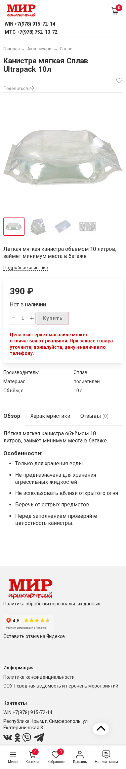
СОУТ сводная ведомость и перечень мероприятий (60, 686)
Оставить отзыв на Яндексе (34, 636)
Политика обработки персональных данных (51, 603)
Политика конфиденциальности (39, 677)
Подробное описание (25, 267)
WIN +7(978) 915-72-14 (27, 712)
